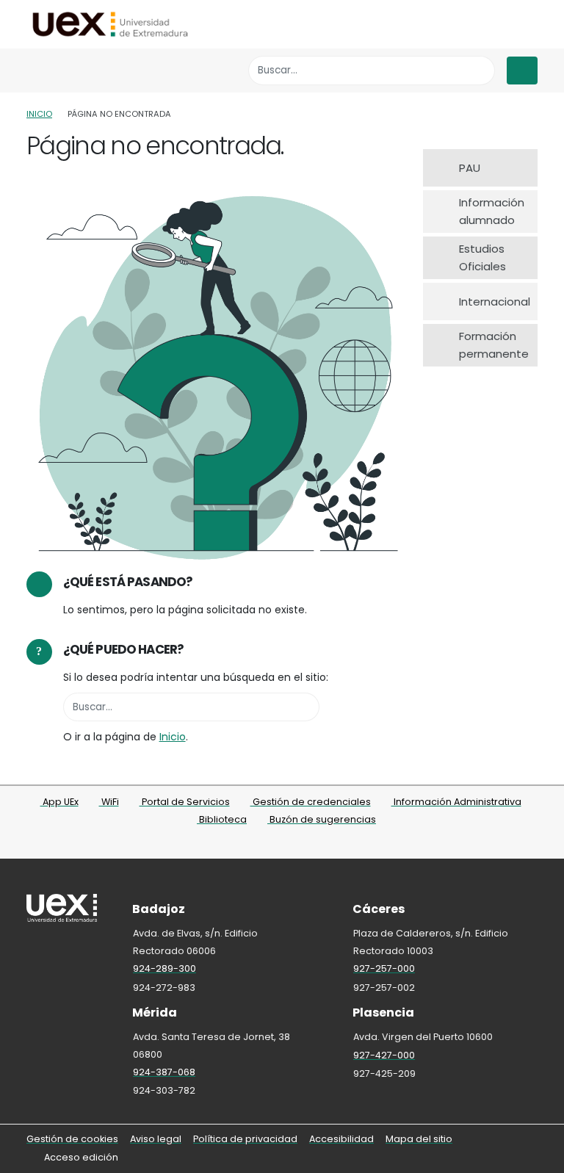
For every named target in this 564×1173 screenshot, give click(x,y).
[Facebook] (253, 842)
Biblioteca (222, 819)
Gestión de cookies (72, 1139)
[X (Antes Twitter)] (273, 842)
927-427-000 (384, 1055)
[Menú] (522, 70)
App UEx (59, 801)
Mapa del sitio (419, 1139)
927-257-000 (384, 968)
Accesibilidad (341, 1139)
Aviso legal (155, 1139)
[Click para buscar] (480, 70)
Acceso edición (81, 1157)
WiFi (109, 801)
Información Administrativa (456, 801)
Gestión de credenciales (310, 801)
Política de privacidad (245, 1139)
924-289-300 (164, 968)
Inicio (39, 114)
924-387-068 (164, 1072)
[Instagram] (293, 842)
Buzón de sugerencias (321, 819)
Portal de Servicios (185, 801)
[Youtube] (313, 842)
